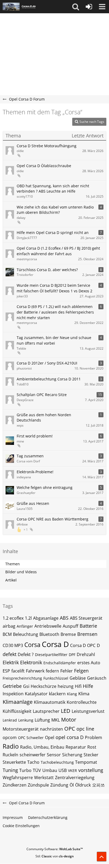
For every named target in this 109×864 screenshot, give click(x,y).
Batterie (88, 626)
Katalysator (36, 694)
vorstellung (90, 770)
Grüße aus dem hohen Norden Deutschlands (44, 417)
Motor (68, 719)
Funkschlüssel (55, 678)
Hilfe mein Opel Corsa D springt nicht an (53, 232)
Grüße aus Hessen (33, 503)
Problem (93, 737)
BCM (7, 634)
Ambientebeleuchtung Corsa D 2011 (49, 378)
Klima (83, 694)
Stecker (91, 755)
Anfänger (25, 626)
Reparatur (76, 747)
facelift (18, 671)
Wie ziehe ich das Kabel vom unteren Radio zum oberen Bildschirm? (55, 210)
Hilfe (88, 686)
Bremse (68, 634)
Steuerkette (14, 762)
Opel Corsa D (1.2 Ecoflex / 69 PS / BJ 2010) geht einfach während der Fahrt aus (58, 251)
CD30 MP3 (13, 645)
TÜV (37, 770)
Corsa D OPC (83, 645)
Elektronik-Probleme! (35, 471)
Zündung (59, 785)
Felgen (81, 670)
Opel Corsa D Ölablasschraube (44, 165)
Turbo (25, 770)
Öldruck (83, 785)
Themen (12, 563)
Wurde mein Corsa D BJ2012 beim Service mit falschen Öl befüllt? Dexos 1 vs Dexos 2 (54, 288)
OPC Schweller (31, 737)
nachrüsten (51, 729)
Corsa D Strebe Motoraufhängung (46, 145)
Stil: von (54, 856)
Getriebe (12, 686)
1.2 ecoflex (13, 618)
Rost (91, 747)
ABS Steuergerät (86, 618)
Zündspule (38, 785)
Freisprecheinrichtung (22, 678)
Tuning (10, 770)
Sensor (54, 755)
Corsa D (55, 644)
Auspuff (70, 626)
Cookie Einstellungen (21, 825)
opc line (85, 729)
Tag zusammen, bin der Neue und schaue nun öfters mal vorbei (54, 340)
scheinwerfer (33, 755)
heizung (66, 686)
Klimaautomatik (49, 702)
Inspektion (13, 694)
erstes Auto (88, 663)
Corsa (32, 644)
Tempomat (86, 762)
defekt (9, 654)
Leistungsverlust (88, 711)
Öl (72, 785)
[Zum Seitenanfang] (101, 856)
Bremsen (87, 634)
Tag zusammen (30, 455)
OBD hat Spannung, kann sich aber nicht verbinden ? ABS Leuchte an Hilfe (53, 188)
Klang (72, 693)
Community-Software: (54, 849)
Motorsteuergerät (21, 729)
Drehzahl (86, 654)
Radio (11, 746)
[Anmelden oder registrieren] (89, 6)
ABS (64, 618)
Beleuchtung (25, 634)
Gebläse (78, 678)
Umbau (49, 770)
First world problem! (35, 435)
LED (65, 710)
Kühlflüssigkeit (17, 711)
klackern (57, 694)
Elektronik (31, 662)
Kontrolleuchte (82, 702)
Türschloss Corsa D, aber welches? (47, 269)
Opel (49, 737)
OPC (69, 728)
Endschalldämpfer (59, 662)
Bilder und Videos (21, 571)
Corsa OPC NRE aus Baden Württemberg (52, 519)
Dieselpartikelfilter (51, 654)
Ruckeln (10, 755)
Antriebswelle (47, 626)
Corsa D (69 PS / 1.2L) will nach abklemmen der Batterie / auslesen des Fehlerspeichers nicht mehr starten (55, 312)
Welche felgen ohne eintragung (44, 487)
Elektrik (11, 662)
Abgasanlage (45, 618)
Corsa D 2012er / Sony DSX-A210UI (47, 363)
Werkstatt (44, 777)
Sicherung (72, 755)
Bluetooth (49, 634)
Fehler (66, 671)
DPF (72, 654)
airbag (9, 626)
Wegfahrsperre (18, 777)
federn (52, 671)
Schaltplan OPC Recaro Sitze (42, 394)
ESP (6, 671)
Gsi (26, 686)
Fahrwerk (35, 671)
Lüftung (42, 720)
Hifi (78, 686)
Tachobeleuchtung (57, 762)
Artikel (11, 580)
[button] (75, 6)
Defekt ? (26, 654)
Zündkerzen (14, 785)
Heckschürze (43, 686)
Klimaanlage (18, 701)
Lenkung (25, 720)
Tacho (33, 762)
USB (62, 770)
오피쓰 (98, 785)
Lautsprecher (46, 711)
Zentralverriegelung (74, 777)
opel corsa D (70, 737)
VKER (72, 770)
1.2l (28, 618)
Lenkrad (10, 720)
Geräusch (96, 678)
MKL (55, 720)
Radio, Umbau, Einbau (42, 747)
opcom (10, 737)
